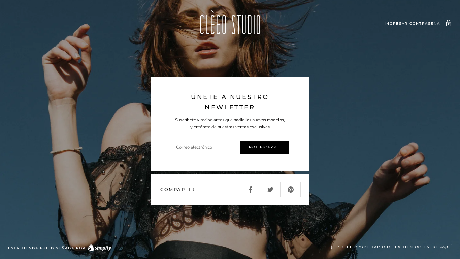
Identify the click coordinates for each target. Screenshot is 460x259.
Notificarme (265, 147)
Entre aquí (438, 246)
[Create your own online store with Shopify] (99, 248)
